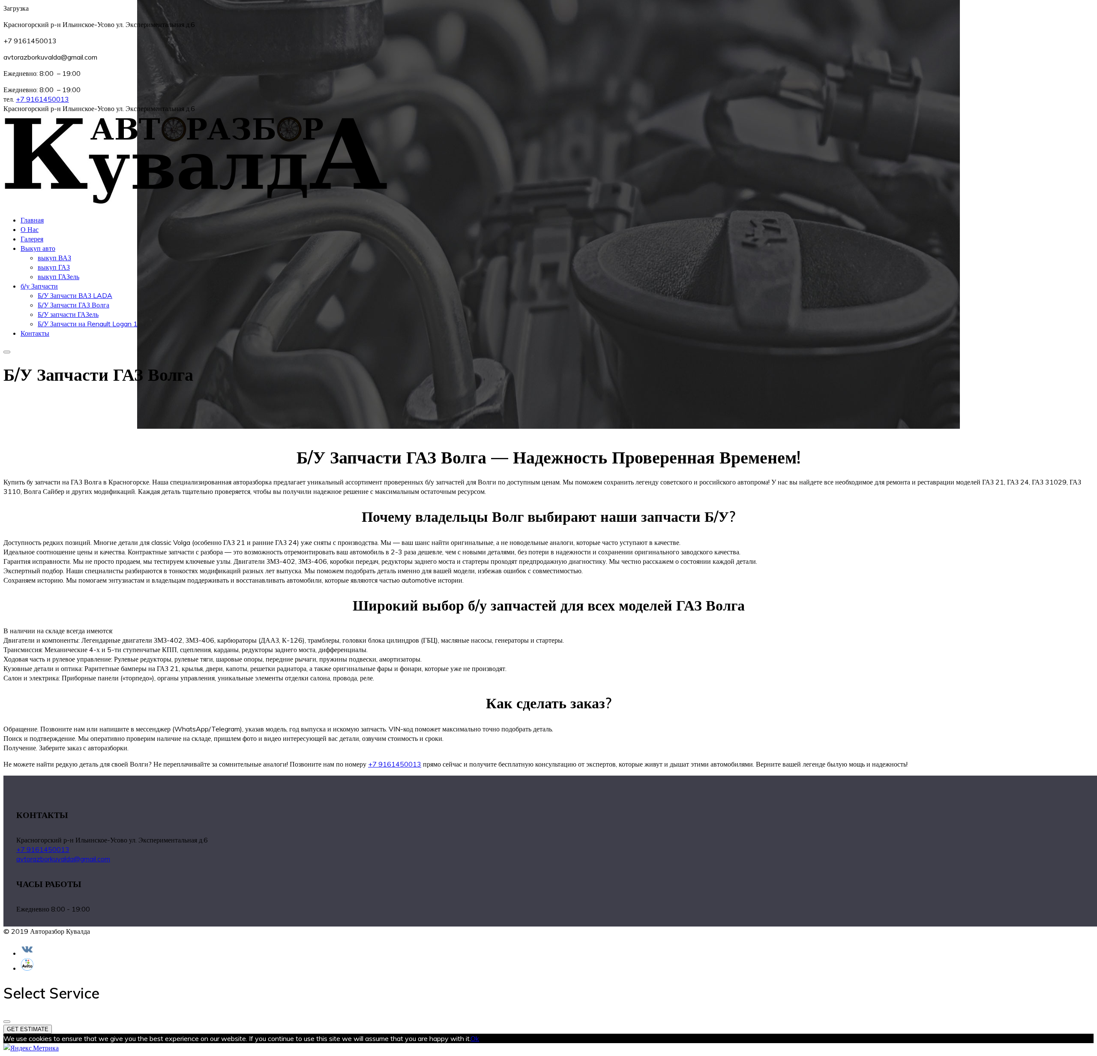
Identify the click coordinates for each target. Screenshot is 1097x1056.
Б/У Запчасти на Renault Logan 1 (88, 323)
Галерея (32, 239)
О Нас (30, 229)
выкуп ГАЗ (54, 267)
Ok (475, 1038)
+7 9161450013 (42, 99)
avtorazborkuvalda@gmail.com (63, 858)
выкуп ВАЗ (54, 257)
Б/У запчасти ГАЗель (68, 314)
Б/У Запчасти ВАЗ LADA (75, 295)
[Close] (6, 1021)
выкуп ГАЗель (58, 276)
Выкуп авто (38, 248)
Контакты (35, 333)
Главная (32, 220)
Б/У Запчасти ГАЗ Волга (73, 305)
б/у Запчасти (39, 286)
